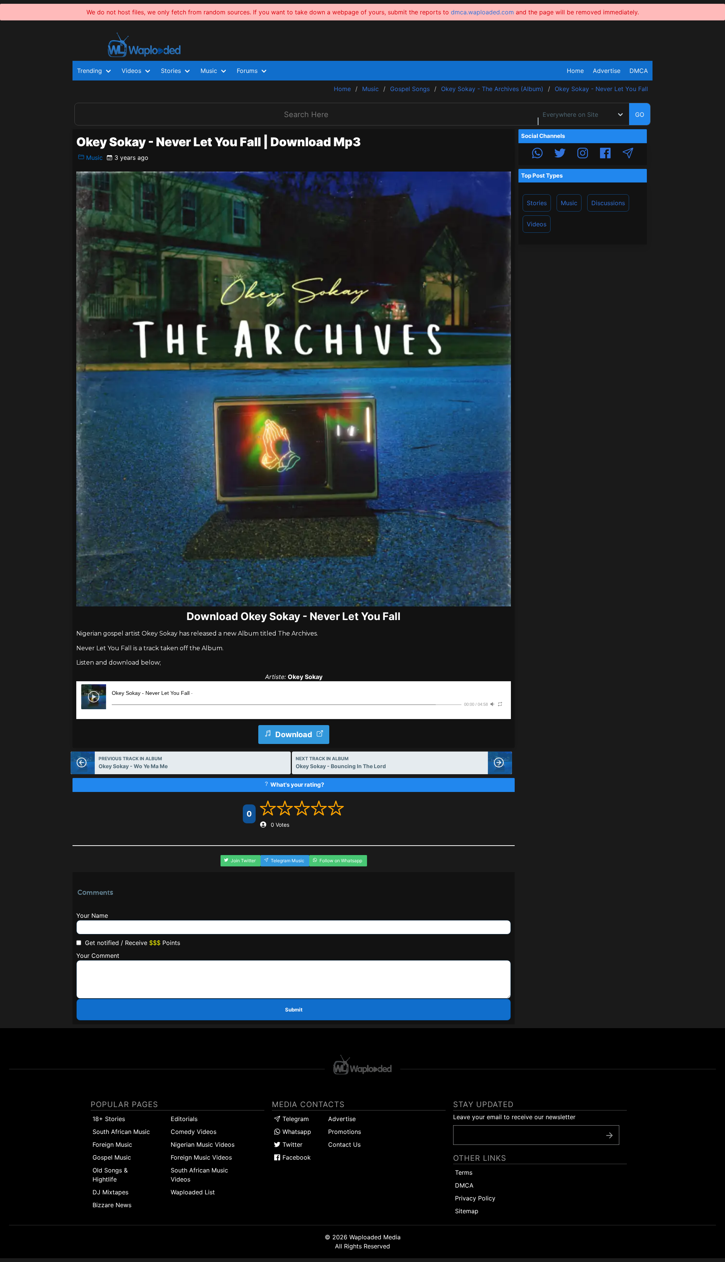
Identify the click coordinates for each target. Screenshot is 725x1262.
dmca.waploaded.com (482, 12)
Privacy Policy (475, 1198)
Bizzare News (112, 1205)
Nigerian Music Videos (202, 1144)
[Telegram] (628, 154)
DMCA (638, 70)
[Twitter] (560, 154)
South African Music (121, 1131)
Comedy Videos (193, 1131)
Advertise (342, 1119)
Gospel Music (112, 1157)
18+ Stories (109, 1119)
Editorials (184, 1119)
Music (93, 157)
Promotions (344, 1131)
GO (639, 114)
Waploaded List (193, 1192)
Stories (537, 203)
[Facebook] (605, 154)
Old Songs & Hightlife (110, 1174)
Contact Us (344, 1144)
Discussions (608, 203)
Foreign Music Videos (201, 1157)
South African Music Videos (199, 1174)
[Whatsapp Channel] (537, 154)
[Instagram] (582, 154)
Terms (463, 1172)
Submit (293, 1010)
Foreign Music (112, 1144)
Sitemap (466, 1211)
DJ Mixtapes (110, 1192)
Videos (536, 224)
